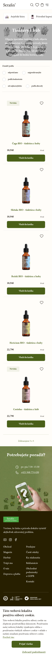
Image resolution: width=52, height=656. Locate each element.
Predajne (30, 547)
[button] (33, 652)
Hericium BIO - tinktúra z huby (26, 343)
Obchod (7, 547)
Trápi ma (8, 563)
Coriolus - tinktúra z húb (26, 409)
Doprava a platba (11, 574)
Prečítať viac (8, 637)
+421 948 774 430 (30, 472)
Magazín (7, 552)
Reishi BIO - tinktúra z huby (26, 276)
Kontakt (30, 581)
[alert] (26, 631)
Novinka (13, 103)
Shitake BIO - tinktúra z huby (26, 210)
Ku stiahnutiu (33, 558)
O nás (6, 568)
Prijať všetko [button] (26, 644)
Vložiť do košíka (26, 158)
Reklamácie (32, 563)
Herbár (7, 558)
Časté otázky (32, 552)
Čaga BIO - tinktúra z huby (26, 143)
